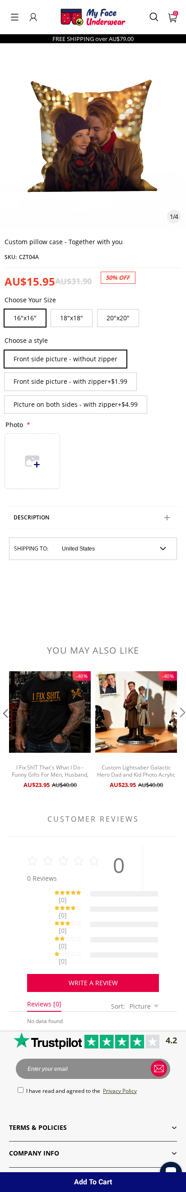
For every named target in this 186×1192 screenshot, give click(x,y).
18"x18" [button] (71, 318)
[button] (15, 17)
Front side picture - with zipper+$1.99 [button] (70, 381)
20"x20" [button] (118, 318)
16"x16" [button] (25, 318)
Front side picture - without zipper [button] (65, 359)
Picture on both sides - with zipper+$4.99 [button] (76, 404)
